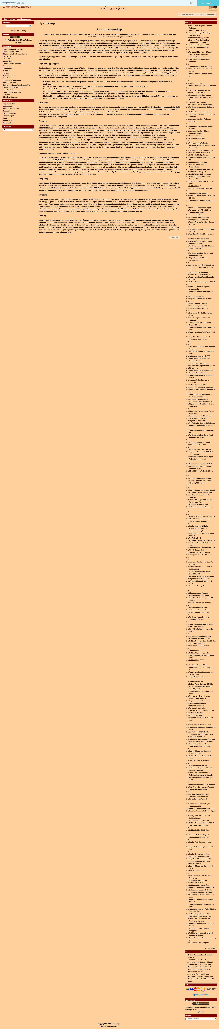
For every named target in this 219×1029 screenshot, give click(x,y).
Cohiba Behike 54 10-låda (199, 885)
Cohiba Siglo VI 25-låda (198, 162)
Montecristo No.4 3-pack (197, 972)
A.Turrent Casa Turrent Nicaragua (202, 540)
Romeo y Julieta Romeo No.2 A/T (201, 976)
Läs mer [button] (20, 3)
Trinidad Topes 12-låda (198, 373)
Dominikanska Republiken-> (14, 63)
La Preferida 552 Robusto (199, 732)
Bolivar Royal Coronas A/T (199, 914)
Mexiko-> (6, 71)
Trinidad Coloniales (196, 296)
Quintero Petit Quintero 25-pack (200, 962)
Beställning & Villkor (11, 108)
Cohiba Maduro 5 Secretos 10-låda (202, 641)
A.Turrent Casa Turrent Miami (200, 492)
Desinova (60, 140)
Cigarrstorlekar (9, 104)
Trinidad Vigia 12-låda (197, 445)
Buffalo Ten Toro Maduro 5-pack (201, 710)
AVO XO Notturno (196, 863)
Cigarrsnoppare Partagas (199, 593)
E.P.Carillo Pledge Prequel (199, 155)
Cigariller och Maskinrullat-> (14, 87)
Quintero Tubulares (196, 770)
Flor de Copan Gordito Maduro (201, 741)
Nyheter (6, 34)
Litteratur (6, 95)
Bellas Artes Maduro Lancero (200, 507)
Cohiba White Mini (196, 883)
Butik (5, 118)
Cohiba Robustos (196, 713)
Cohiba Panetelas (196, 682)
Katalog (12, 19)
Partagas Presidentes (197, 708)
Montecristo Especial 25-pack (200, 188)
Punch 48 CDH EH (196, 215)
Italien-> (6, 73)
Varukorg (188, 22)
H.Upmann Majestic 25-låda (199, 638)
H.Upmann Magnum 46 (198, 880)
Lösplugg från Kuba (11, 51)
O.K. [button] (191, 3)
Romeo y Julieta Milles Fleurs (109, 48)
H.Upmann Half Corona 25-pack (201, 892)
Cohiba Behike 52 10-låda (199, 830)
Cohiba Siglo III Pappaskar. (199, 653)
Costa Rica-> (8, 61)
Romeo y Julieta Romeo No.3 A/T (202, 624)
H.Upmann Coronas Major (52, 45)
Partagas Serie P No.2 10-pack (200, 210)
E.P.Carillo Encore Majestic (199, 861)
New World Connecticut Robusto (202, 787)
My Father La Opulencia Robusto (202, 423)
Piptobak (6, 78)
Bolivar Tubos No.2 (196, 705)
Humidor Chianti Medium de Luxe (202, 784)
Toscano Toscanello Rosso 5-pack (202, 811)
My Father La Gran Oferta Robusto (18, 40)
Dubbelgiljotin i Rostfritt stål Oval (202, 547)
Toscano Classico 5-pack (199, 217)
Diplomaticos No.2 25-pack (199, 552)
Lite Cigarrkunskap (24, 19)
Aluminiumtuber (9, 83)
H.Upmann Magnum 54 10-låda (201, 768)
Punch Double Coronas (198, 303)
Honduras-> (7, 68)
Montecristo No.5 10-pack (199, 942)
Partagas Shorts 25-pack (198, 219)
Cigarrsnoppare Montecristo (200, 701)
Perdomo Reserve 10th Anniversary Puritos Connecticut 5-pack (202, 667)
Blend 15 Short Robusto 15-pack (201, 471)
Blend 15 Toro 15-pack (198, 102)
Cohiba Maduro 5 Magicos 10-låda (202, 282)
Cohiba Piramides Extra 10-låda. (201, 66)
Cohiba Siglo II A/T (196, 650)
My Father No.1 (195, 538)
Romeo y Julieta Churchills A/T (201, 169)
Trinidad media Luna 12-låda (200, 478)
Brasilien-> (7, 59)
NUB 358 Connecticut (197, 703)
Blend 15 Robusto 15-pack (199, 519)
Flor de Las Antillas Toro (198, 308)
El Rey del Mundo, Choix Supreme (64, 53)
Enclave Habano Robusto (199, 47)
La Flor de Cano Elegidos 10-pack (202, 265)
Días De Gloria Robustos (198, 54)
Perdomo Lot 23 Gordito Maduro (201, 246)
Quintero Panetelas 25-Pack (200, 725)
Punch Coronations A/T (198, 698)
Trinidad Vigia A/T (196, 715)
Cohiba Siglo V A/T (196, 660)
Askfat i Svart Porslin (197, 93)
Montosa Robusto (196, 643)
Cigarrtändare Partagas (198, 789)
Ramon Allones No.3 (197, 737)
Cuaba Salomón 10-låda (198, 526)
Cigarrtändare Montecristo (199, 837)
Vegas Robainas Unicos (198, 421)
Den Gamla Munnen (10, 90)
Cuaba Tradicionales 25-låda (200, 842)
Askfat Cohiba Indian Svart (199, 612)
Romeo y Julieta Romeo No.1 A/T (202, 808)
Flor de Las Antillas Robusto (200, 603)
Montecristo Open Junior (199, 363)
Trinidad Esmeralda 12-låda (199, 442)
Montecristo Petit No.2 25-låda (201, 464)
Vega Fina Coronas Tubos (199, 595)
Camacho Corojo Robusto (199, 761)
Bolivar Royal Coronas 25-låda (201, 684)
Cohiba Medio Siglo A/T (198, 172)
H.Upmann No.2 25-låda (198, 339)
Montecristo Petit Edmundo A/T (201, 401)
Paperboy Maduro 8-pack (199, 504)
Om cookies (7, 111)
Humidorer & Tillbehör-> (12, 92)
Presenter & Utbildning (12, 80)
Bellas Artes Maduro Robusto (200, 890)
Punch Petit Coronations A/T (200, 275)
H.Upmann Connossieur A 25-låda (202, 739)
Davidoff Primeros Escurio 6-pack (202, 490)
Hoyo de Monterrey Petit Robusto (202, 370)
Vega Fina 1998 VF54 (197, 138)
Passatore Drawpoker (197, 586)
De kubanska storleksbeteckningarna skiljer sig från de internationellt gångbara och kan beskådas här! (79, 112)
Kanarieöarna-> (9, 75)
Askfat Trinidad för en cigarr (200, 208)
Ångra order (7, 123)
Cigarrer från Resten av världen (15, 54)
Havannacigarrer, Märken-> (13, 49)
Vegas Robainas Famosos (199, 677)
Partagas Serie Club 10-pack (200, 449)
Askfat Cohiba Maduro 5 (198, 30)
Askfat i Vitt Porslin (196, 83)
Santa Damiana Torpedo (198, 799)
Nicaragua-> (7, 56)
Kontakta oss (8, 120)
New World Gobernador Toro (200, 916)
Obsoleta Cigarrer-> (10, 97)
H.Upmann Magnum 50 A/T (199, 356)
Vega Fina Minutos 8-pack (199, 579)
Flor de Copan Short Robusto (200, 521)
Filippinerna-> (8, 66)
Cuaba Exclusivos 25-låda (199, 854)
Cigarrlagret (116, 1024)
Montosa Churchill (196, 136)
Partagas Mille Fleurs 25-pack (200, 52)
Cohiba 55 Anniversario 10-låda (201, 112)
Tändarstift (193, 368)
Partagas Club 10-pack (198, 418)
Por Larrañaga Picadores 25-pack (202, 516)
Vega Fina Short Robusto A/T (200, 859)
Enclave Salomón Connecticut (201, 57)
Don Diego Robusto (197, 626)
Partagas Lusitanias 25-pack (200, 636)
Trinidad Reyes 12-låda (198, 306)
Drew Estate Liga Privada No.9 (200, 416)
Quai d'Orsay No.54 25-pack (200, 174)
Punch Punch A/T (196, 248)
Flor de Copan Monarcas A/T (200, 152)
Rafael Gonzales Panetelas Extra (81, 48)
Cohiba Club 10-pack (197, 212)
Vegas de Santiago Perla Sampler (202, 576)
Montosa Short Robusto (198, 143)
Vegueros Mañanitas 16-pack (200, 298)
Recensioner (190, 1000)
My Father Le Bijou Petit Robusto (202, 366)
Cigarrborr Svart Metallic (198, 193)
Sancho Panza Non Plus (198, 272)
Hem (5, 19)
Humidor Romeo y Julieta (199, 38)
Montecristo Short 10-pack (199, 696)
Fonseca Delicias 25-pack (199, 835)
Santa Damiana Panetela (198, 399)
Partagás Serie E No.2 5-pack (200, 555)
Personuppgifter (9, 113)
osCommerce (114, 1026)
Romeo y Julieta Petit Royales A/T (202, 887)
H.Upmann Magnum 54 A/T (199, 45)
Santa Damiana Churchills (199, 856)
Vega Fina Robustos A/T (198, 607)
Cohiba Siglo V (195, 186)
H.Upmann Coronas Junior (199, 610)
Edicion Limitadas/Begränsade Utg (16, 85)
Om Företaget (8, 116)
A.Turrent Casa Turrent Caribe (200, 105)
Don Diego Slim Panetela (198, 825)
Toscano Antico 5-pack (198, 765)
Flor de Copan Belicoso (198, 550)
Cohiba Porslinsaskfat (197, 385)
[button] (186, 14)
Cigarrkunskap (8, 106)
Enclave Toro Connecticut (199, 40)
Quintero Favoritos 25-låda (198, 974)
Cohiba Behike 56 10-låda (199, 239)
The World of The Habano (199, 646)
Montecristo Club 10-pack (199, 820)
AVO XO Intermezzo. (197, 871)
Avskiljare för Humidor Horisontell (202, 234)
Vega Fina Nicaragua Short (199, 337)
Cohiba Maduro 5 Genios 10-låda (202, 823)
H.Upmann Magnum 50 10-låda (201, 734)
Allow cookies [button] (207, 3)
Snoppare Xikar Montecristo (200, 95)
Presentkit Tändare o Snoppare (201, 387)
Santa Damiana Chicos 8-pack (200, 90)
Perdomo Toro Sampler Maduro (201, 150)
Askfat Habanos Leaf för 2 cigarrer (202, 85)
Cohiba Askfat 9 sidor (197, 42)
